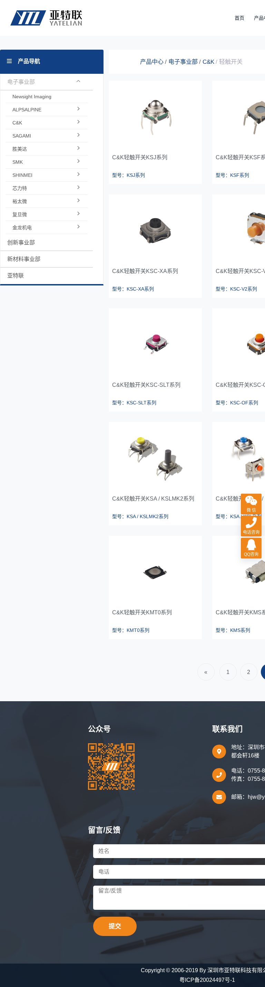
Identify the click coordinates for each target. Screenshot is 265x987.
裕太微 (19, 201)
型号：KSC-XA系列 (133, 289)
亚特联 (15, 276)
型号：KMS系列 (233, 630)
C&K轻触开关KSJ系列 (139, 157)
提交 (115, 926)
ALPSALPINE (26, 109)
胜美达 (19, 149)
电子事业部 (183, 62)
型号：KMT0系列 (130, 630)
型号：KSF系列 (232, 175)
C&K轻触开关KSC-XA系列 (145, 271)
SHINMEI (22, 175)
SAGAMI (21, 136)
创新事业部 (21, 242)
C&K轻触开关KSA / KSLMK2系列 (153, 499)
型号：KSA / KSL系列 (239, 516)
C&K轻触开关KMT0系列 (142, 612)
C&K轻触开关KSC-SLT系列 (146, 385)
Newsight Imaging (31, 96)
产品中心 (152, 62)
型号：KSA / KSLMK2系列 (140, 516)
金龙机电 (22, 227)
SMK (17, 162)
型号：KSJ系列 (128, 175)
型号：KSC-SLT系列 (134, 402)
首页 (239, 18)
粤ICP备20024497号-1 (207, 980)
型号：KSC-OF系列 (237, 402)
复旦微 (19, 214)
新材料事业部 (23, 259)
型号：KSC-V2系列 (236, 289)
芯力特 (19, 188)
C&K (17, 122)
